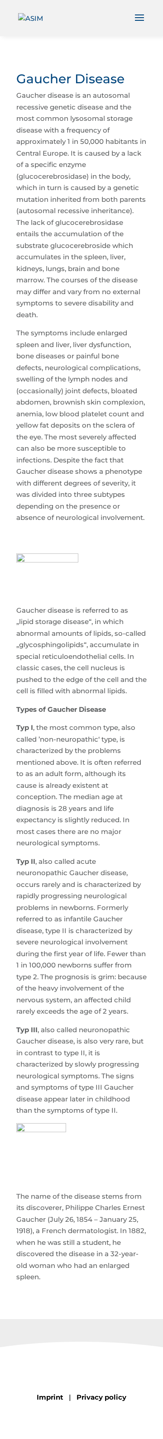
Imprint (50, 1397)
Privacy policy (101, 1397)
